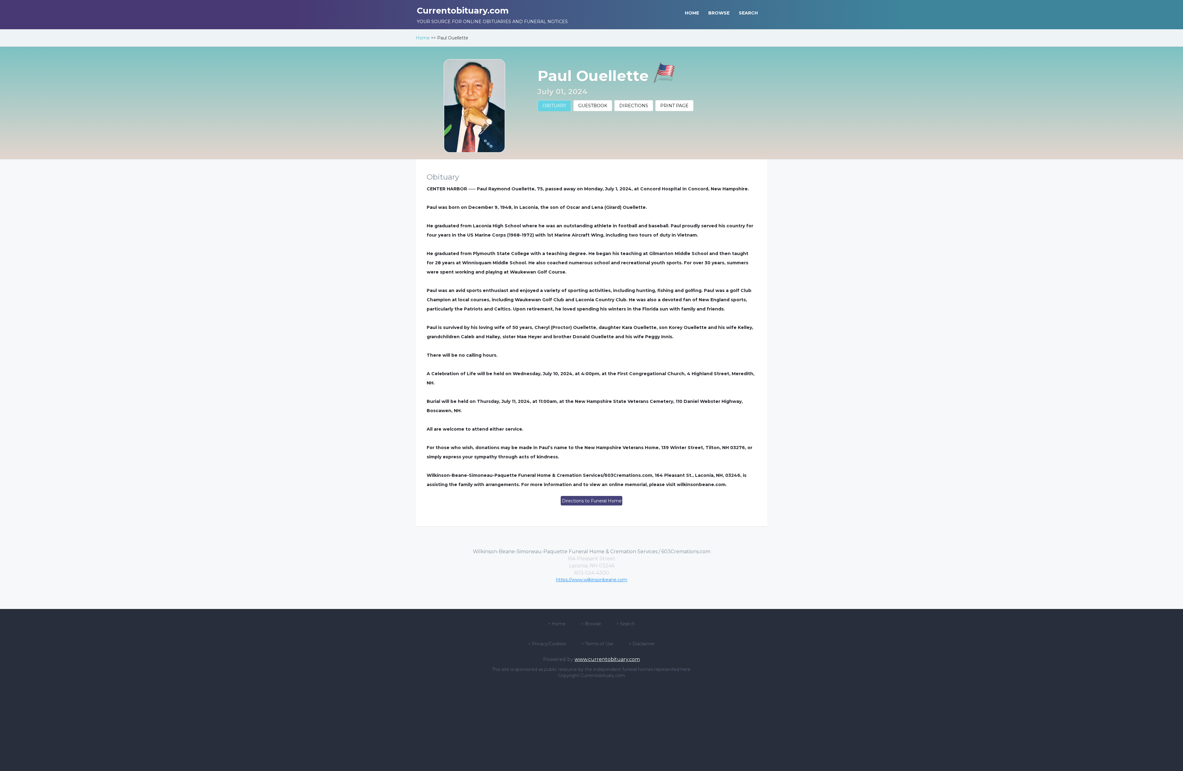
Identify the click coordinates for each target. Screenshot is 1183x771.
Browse (593, 624)
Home (423, 38)
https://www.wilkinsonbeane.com (591, 579)
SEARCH (748, 13)
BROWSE (719, 13)
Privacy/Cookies (549, 644)
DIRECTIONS (633, 105)
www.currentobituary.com (607, 659)
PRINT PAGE (674, 105)
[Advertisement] (591, 725)
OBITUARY (554, 105)
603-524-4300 (591, 573)
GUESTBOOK (592, 105)
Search (627, 624)
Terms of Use (599, 644)
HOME (692, 13)
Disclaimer (643, 644)
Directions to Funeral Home (592, 501)
